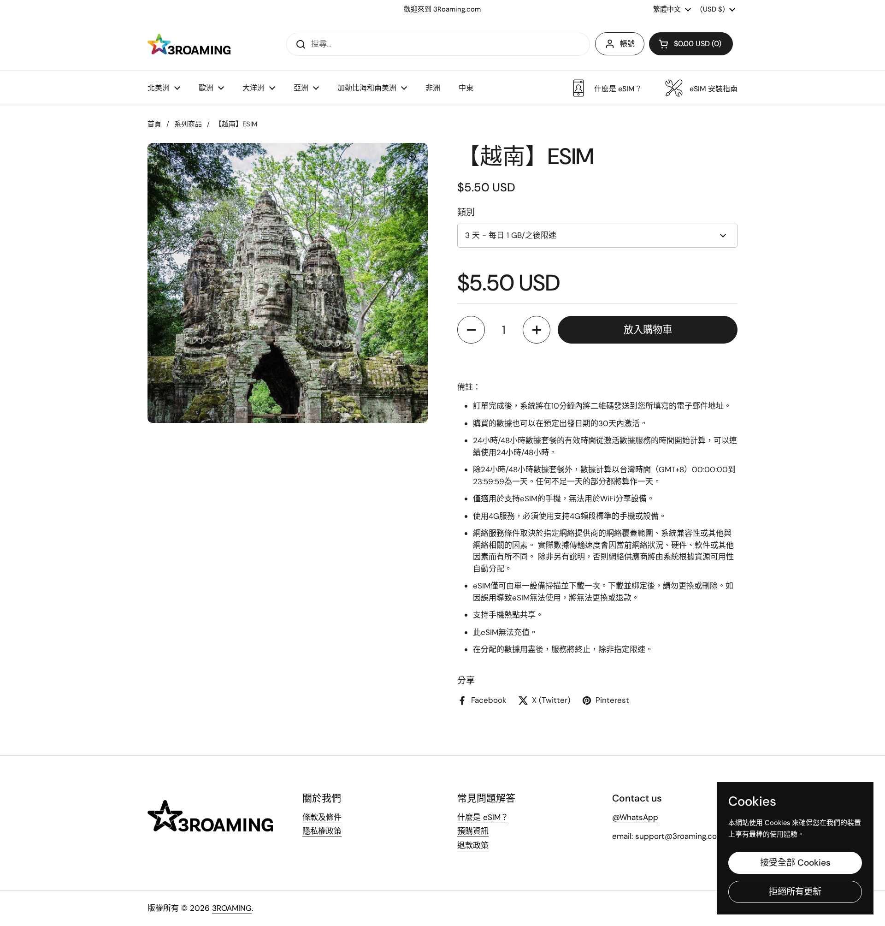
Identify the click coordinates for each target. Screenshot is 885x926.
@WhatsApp (635, 817)
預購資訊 (473, 831)
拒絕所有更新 (795, 891)
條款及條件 (322, 817)
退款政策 (473, 845)
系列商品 (188, 124)
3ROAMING (232, 908)
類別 (466, 212)
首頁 (154, 124)
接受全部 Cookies (795, 862)
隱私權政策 (322, 831)
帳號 (627, 43)
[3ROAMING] (189, 44)
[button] (691, 43)
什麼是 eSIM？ (482, 817)
